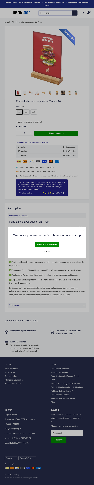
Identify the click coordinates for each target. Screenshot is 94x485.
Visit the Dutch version (47, 244)
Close (47, 251)
